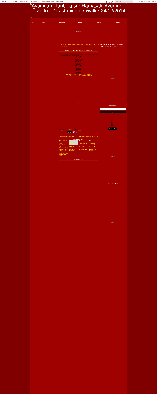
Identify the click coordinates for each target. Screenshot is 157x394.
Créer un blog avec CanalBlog (113, 51)
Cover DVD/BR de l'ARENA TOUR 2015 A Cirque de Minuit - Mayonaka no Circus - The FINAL (113, 188)
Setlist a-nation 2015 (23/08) (113, 191)
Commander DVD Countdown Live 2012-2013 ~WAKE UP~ (78, 74)
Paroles (80, 22)
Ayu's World (61, 22)
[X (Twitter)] (109, 2)
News (43, 22)
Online (117, 22)
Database (98, 22)
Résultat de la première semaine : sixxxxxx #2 (112, 195)
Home (32, 22)
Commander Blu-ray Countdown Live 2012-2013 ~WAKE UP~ (78, 75)
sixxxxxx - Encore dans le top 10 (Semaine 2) (112, 193)
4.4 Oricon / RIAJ (64, 46)
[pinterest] (112, 2)
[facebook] (106, 2)
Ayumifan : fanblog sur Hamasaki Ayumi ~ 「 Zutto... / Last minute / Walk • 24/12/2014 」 (81, 44)
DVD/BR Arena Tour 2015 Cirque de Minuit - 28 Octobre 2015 (112, 190)
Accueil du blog (112, 50)
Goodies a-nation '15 (112, 194)
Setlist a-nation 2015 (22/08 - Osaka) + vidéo (112, 192)
